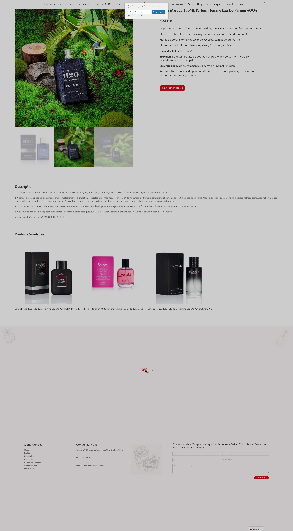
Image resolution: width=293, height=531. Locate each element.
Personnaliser (66, 4)
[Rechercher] (264, 3)
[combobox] (174, 460)
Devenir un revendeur (107, 4)
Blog (200, 4)
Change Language (158, 12)
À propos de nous (183, 4)
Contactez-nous (233, 4)
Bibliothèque (213, 4)
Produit (48, 4)
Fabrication (83, 4)
